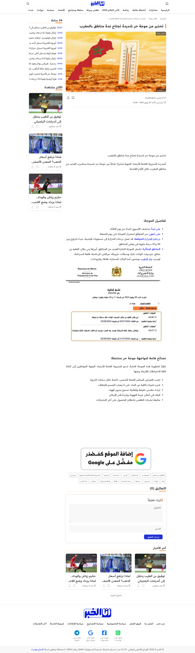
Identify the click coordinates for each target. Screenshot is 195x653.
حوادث (40, 10)
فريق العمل (135, 623)
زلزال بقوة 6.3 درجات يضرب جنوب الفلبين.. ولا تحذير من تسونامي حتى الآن (42, 58)
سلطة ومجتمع (75, 10)
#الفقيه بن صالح (159, 475)
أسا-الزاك (134, 475)
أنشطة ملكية (139, 10)
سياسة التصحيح (95, 623)
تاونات (156, 481)
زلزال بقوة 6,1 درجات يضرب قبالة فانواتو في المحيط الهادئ (42, 32)
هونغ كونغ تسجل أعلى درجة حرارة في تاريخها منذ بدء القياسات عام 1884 (42, 53)
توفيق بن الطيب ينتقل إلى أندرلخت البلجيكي (42, 27)
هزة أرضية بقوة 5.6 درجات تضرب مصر (43, 78)
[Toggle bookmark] (73, 97)
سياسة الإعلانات (76, 623)
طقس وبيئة (93, 10)
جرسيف (147, 481)
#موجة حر (145, 475)
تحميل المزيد (116, 595)
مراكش (93, 481)
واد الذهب (146, 258)
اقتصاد (61, 10)
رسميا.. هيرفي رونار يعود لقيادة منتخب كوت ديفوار (42, 63)
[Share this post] (68, 97)
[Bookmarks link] (167, 3)
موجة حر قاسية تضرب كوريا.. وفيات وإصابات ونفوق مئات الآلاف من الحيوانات (43, 73)
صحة (30, 10)
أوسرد (125, 475)
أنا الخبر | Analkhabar (154, 98)
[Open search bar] (28, 3)
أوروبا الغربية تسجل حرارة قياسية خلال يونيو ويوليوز (42, 48)
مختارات (153, 10)
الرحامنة (116, 475)
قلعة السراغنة (105, 481)
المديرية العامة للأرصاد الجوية (90, 475)
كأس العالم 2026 (110, 10)
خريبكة (137, 481)
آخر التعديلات (39, 623)
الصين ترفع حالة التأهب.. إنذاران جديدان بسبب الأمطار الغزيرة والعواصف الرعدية (42, 68)
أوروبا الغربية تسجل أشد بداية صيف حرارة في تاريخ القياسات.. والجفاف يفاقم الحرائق (42, 42)
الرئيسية (165, 10)
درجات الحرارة (152, 238)
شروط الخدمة (57, 623)
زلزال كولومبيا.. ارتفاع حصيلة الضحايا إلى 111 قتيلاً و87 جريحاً (42, 37)
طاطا (115, 481)
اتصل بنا (148, 623)
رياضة (126, 10)
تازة (163, 481)
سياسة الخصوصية (116, 623)
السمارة (106, 475)
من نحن (161, 623)
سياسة (50, 10)
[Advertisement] (116, 132)
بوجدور (73, 475)
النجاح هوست (37, 649)
